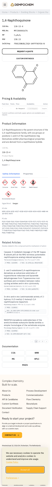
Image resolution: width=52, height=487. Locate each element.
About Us (6, 390)
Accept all (25, 469)
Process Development (36, 390)
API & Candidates (10, 399)
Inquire (44, 108)
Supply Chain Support (36, 408)
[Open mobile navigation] (5, 4)
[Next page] (46, 341)
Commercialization (34, 395)
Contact (5, 412)
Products (6, 395)
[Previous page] (32, 341)
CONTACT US (10, 435)
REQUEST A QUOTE (25, 51)
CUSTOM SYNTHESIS (25, 58)
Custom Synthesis (10, 403)
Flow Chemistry (33, 399)
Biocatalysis (31, 403)
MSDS (25, 365)
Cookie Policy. (12, 462)
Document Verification (12, 408)
